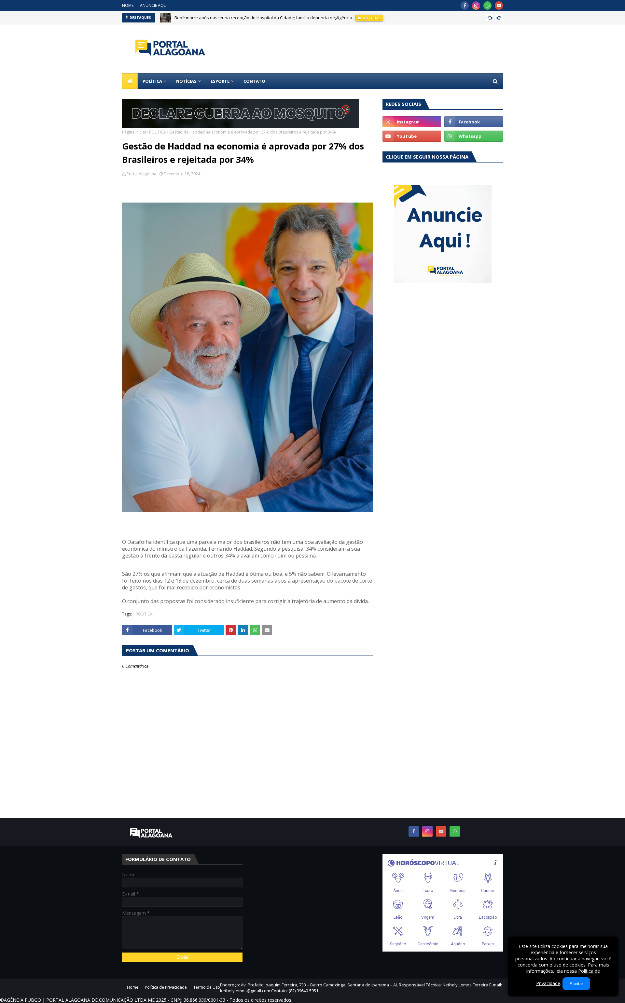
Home (132, 987)
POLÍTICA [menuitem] (152, 81)
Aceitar (576, 983)
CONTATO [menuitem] (254, 81)
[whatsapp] (487, 5)
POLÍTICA (157, 132)
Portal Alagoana (141, 174)
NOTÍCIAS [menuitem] (186, 81)
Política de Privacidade (166, 987)
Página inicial (134, 132)
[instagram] (476, 5)
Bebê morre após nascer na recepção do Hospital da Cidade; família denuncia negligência (263, 18)
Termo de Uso (206, 987)
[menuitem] (130, 81)
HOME (127, 5)
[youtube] (499, 5)
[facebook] (465, 5)
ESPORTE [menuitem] (220, 81)
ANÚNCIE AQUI (154, 5)
